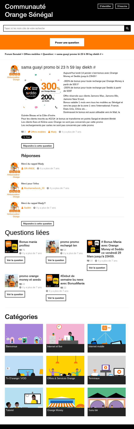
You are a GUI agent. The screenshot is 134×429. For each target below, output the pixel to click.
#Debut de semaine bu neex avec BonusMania (72, 279)
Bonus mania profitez (28, 243)
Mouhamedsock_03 (34, 188)
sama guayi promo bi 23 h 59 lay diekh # (58, 67)
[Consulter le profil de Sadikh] (15, 210)
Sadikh (27, 207)
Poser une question (67, 42)
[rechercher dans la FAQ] (127, 28)
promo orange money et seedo (30, 277)
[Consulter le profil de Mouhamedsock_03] (15, 191)
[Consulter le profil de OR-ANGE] (15, 171)
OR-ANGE (29, 168)
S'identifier (105, 6)
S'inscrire (122, 6)
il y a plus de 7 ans (49, 168)
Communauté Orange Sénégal (29, 10)
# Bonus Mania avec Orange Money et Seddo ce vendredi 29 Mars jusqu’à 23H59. (105, 249)
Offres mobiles (38, 131)
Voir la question (15, 260)
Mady (54, 131)
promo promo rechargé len (69, 243)
